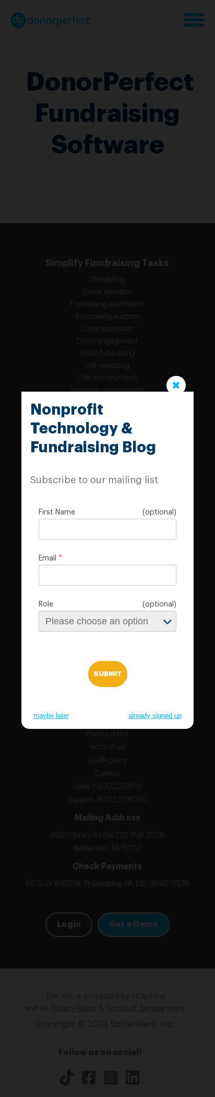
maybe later (51, 715)
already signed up (155, 715)
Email (47, 558)
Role (46, 604)
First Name (57, 512)
